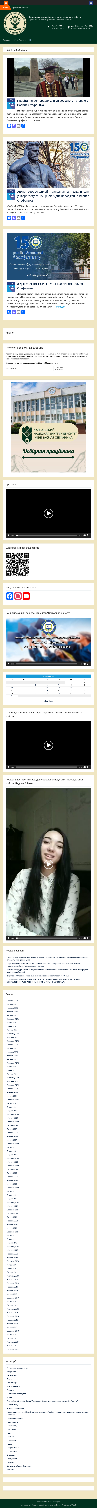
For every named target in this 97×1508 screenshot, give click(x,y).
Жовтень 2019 (12, 1280)
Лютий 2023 (11, 1147)
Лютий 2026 (11, 1023)
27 (47, 693)
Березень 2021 (13, 1232)
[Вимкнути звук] (84, 535)
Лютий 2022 (11, 1191)
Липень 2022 (12, 1173)
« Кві (46, 701)
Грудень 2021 (12, 1199)
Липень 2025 (12, 1048)
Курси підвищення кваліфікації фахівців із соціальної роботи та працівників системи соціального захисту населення (48, 1413)
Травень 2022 (12, 1180)
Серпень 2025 (12, 1045)
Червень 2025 (12, 1052)
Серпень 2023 (12, 1125)
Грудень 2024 (12, 1074)
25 (23, 693)
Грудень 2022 (12, 1155)
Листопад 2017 (13, 1342)
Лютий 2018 (11, 1335)
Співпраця (11, 1455)
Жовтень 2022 (12, 1162)
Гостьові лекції (12, 1405)
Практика (10, 1437)
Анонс (9, 1379)
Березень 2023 (13, 1144)
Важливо (10, 1390)
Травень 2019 (12, 1291)
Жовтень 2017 (12, 1346)
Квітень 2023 (12, 1140)
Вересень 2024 (13, 1085)
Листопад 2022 (13, 1158)
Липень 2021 (12, 1217)
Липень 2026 (12, 1004)
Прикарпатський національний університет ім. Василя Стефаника (45, 1505)
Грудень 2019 (12, 1272)
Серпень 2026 (12, 1001)
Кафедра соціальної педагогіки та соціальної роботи (55, 17)
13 (47, 688)
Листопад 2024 (13, 1078)
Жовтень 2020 (12, 1250)
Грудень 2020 (12, 1243)
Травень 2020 (12, 1258)
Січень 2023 (11, 1151)
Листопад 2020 (13, 1246)
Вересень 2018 (13, 1316)
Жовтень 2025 (12, 1037)
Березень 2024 (13, 1100)
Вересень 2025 (13, 1041)
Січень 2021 (11, 1239)
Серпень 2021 (12, 1213)
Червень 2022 (12, 1177)
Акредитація (12, 1375)
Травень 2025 (12, 1056)
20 (47, 690)
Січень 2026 (11, 1026)
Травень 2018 (12, 1324)
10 (12, 688)
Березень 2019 (13, 1298)
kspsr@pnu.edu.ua (58, 28)
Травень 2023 (12, 1136)
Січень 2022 (11, 1195)
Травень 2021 (12, 1224)
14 (59, 688)
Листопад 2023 (13, 1114)
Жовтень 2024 (12, 1081)
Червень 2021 (12, 1221)
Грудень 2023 (12, 1111)
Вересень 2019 (13, 1283)
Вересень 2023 (13, 1122)
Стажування (12, 1459)
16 (84, 688)
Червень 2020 (12, 1254)
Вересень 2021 (13, 1210)
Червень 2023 (12, 1133)
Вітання (10, 1397)
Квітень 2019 (12, 1294)
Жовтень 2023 (12, 1118)
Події (9, 1433)
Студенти (10, 1462)
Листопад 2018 (13, 1309)
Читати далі (59, 306)
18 (23, 690)
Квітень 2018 (12, 1327)
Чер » (51, 701)
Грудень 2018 (12, 1305)
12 (35, 688)
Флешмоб (11, 1470)
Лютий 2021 (11, 1235)
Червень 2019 (12, 1287)
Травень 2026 (12, 1012)
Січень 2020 (11, 1269)
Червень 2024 (12, 1089)
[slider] (46, 535)
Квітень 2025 (12, 1059)
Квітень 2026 (12, 1015)
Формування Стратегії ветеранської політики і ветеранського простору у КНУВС (38, 976)
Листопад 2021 (13, 1202)
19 (35, 690)
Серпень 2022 (12, 1169)
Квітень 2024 (12, 1096)
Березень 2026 (13, 1019)
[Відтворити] (8, 535)
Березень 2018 (13, 1331)
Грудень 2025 (12, 1030)
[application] (48, 513)
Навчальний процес (15, 1418)
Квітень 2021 (12, 1228)
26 (35, 693)
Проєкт (9, 1444)
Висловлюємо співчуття (16, 1394)
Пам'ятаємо (11, 1429)
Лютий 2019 (11, 1302)
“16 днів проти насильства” (17, 1368)
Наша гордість (12, 1422)
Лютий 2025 (11, 1067)
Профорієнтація (13, 1448)
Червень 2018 (12, 1320)
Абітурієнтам (12, 1372)
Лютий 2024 (11, 1103)
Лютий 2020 (11, 1265)
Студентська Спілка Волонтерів (19, 1466)
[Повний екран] (88, 535)
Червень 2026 (12, 1008)
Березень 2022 (13, 1188)
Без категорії (12, 1383)
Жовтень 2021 (12, 1206)
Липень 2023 (12, 1129)
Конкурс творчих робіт (15, 1408)
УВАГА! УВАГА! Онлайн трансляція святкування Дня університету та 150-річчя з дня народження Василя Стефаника (53, 196)
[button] (48, 513)
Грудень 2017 (12, 1338)
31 (12, 696)
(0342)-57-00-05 (58, 26)
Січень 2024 (11, 1107)
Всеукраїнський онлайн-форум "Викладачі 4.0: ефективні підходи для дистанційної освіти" (42, 1401)
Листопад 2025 (13, 1034)
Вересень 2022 (13, 1166)
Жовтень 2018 (12, 1313)
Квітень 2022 (12, 1184)
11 (23, 688)
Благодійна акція (13, 1386)
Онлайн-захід (12, 1426)
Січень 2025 (11, 1070)
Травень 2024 (12, 1092)
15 (71, 688)
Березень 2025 (13, 1063)
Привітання (11, 1440)
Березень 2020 (13, 1261)
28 (59, 693)
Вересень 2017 (13, 1349)
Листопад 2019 (13, 1276)
